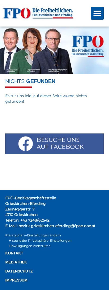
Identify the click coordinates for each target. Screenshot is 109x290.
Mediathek (16, 262)
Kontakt (14, 253)
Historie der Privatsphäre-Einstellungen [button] (40, 241)
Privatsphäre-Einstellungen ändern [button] (33, 235)
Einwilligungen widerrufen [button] (30, 246)
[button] (97, 13)
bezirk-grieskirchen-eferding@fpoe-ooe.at (57, 225)
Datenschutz (19, 271)
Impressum (16, 280)
